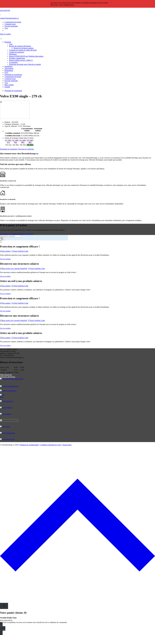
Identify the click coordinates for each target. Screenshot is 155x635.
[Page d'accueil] (77, 36)
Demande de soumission (13, 75)
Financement (66, 445)
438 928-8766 (5, 10)
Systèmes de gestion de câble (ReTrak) (23, 50)
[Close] (4, 606)
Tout (10, 44)
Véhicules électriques (7, 377)
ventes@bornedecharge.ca (9, 18)
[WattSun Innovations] (77, 381)
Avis (6, 83)
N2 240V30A (15, 141)
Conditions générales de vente (50, 445)
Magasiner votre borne (25, 234)
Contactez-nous (10, 79)
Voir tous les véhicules (26, 149)
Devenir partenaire (11, 81)
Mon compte (9, 85)
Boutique (8, 42)
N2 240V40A (22, 141)
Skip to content (5, 34)
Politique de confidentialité (29, 445)
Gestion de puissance (16, 52)
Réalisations (9, 70)
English (7, 87)
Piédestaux (13, 54)
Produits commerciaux (17, 58)
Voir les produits (5, 259)
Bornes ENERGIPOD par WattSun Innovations (26, 56)
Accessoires (13, 62)
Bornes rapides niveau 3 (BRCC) (21, 60)
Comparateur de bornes (13, 22)
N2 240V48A (30, 141)
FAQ (6, 72)
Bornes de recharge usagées (23, 48)
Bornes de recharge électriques (20, 46)
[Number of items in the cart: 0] (1, 241)
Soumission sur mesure (8, 234)
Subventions (9, 68)
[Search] (2, 238)
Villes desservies (6, 375)
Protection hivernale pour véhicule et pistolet (25, 64)
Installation (8, 66)
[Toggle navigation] (1, 38)
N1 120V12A (8, 141)
